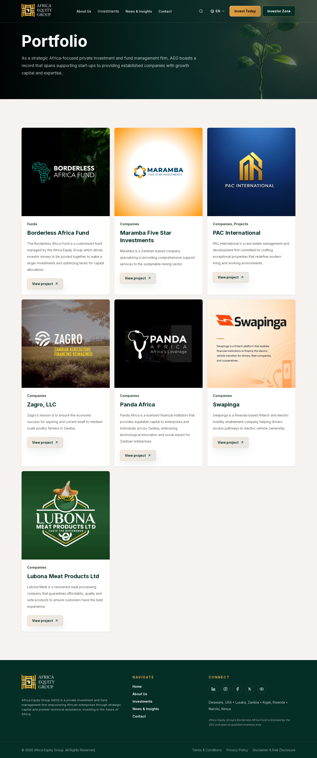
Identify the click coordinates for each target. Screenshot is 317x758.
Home (137, 686)
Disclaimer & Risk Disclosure (274, 750)
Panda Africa (137, 404)
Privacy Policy (237, 750)
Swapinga (226, 404)
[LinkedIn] (213, 689)
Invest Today (245, 11)
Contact (165, 11)
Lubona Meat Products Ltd (63, 576)
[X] (249, 689)
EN (218, 11)
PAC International (236, 232)
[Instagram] (225, 689)
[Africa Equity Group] (37, 11)
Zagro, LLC (41, 404)
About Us (84, 11)
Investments (108, 11)
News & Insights (139, 11)
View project (42, 284)
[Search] (201, 11)
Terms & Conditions (207, 750)
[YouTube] (261, 689)
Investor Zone (279, 11)
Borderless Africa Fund (58, 232)
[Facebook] (237, 689)
